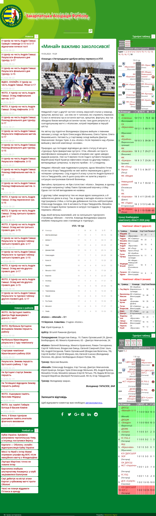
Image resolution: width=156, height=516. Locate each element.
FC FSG (144, 390)
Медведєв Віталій (124, 265)
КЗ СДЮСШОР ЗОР (130, 361)
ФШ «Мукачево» (146, 361)
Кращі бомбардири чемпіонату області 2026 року (134, 218)
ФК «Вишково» (147, 84)
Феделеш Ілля (123, 317)
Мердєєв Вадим (123, 234)
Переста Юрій (123, 326)
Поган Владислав (124, 307)
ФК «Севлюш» (130, 93)
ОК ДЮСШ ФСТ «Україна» (128, 380)
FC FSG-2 (145, 381)
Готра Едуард (123, 249)
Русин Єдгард (123, 255)
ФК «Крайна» (147, 100)
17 (128, 54)
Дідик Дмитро (123, 312)
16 (125, 54)
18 (131, 54)
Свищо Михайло (123, 322)
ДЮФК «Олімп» (131, 390)
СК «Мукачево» (127, 126)
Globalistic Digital (110, 515)
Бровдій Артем (123, 301)
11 (145, 51)
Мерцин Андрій (123, 244)
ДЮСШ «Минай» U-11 (131, 371)
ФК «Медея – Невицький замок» (147, 74)
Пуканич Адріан (123, 273)
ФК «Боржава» (130, 75)
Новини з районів (23, 307)
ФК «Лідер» (130, 84)
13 (152, 51)
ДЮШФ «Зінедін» (131, 397)
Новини (29, 36)
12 (148, 51)
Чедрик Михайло (123, 239)
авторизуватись (93, 402)
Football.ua (27, 430)
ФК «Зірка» (146, 65)
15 (122, 54)
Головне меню (2, 2)
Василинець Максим (125, 295)
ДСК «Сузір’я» (147, 397)
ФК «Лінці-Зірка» (130, 103)
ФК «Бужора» (147, 93)
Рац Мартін (124, 289)
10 (142, 51)
